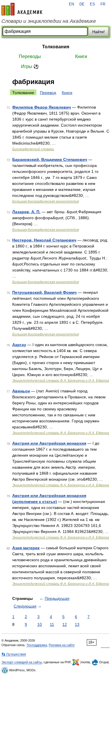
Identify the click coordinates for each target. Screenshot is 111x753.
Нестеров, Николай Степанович (44, 240)
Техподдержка (36, 645)
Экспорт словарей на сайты (21, 662)
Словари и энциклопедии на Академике (48, 21)
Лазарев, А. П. (26, 211)
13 (77, 624)
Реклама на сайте (62, 645)
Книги (81, 56)
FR (102, 4)
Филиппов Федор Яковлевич (41, 107)
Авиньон (21, 391)
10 (39, 624)
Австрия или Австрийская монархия (49, 443)
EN (71, 4)
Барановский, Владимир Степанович (49, 159)
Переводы (30, 56)
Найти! (98, 31)
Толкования (55, 46)
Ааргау (19, 344)
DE (82, 4)
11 (52, 624)
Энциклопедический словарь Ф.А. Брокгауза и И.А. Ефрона (60, 381)
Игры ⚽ (30, 66)
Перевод (48, 92)
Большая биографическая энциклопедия (45, 201)
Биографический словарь (33, 149)
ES (92, 4)
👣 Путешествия (13, 654)
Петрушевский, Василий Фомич (44, 292)
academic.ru (21, 9)
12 (64, 624)
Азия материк (26, 548)
